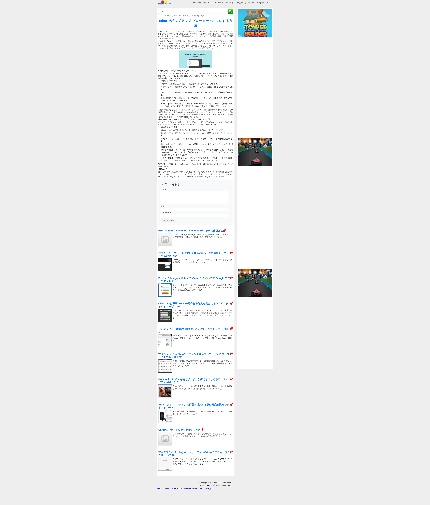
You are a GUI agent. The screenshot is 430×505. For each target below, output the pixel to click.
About (159, 489)
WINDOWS (197, 3)
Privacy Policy (176, 489)
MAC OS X (219, 3)
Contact (166, 489)
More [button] (269, 3)
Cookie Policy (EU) (206, 489)
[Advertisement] (255, 52)
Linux (210, 3)
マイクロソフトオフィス (245, 3)
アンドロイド (230, 3)
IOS (204, 3)
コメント (165, 189)
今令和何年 (261, 3)
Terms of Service (190, 489)
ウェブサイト (166, 213)
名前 (163, 206)
